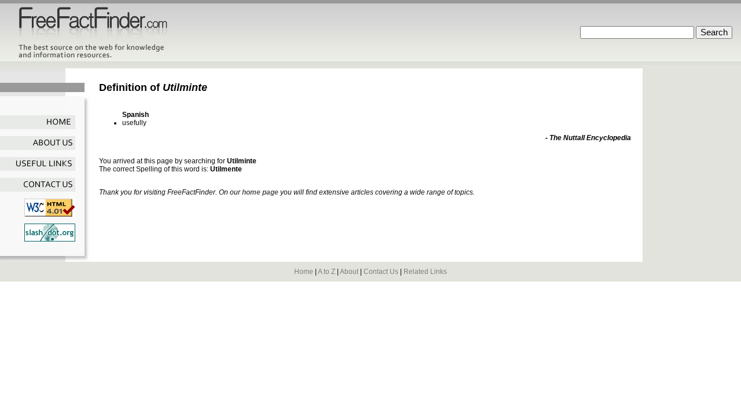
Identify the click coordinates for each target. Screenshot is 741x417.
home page (260, 192)
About (349, 272)
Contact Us (381, 272)
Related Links (425, 272)
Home (303, 272)
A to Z (326, 272)
